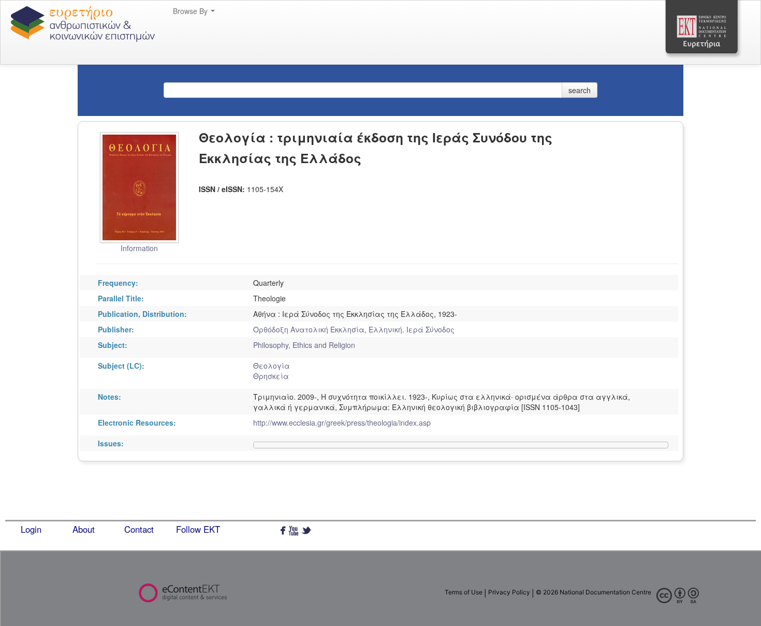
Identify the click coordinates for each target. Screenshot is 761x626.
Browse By (191, 11)
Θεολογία (271, 365)
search (579, 90)
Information (139, 248)
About (83, 529)
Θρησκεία (271, 376)
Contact (139, 529)
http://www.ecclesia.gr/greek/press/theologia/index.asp (342, 422)
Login (31, 529)
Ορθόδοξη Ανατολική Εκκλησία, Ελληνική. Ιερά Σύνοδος (354, 329)
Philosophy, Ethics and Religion (304, 345)
